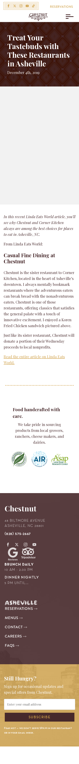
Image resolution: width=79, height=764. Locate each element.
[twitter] (15, 6)
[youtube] (27, 6)
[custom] (33, 6)
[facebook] (8, 6)
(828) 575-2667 (18, 534)
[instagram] (21, 6)
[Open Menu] (69, 17)
